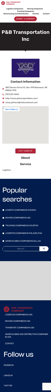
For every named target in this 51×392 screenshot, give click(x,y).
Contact (46, 14)
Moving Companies (35, 9)
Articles (35, 14)
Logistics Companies (14, 9)
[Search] (43, 248)
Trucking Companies (25, 11)
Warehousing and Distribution (15, 14)
